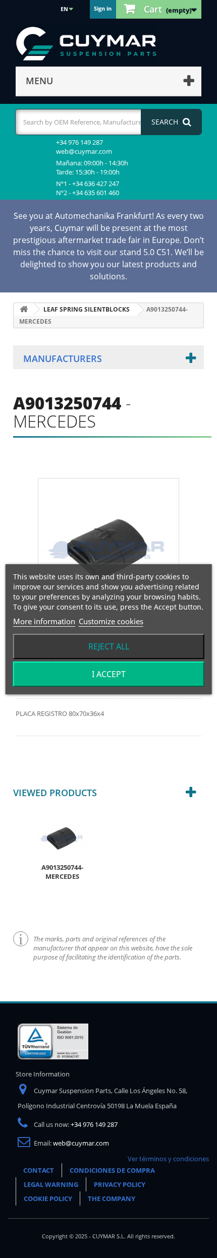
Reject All (108, 646)
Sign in (103, 8)
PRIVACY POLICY (119, 1184)
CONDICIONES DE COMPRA (112, 1170)
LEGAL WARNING (51, 1184)
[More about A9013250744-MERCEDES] (62, 837)
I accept (109, 674)
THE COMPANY (111, 1198)
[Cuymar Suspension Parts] (91, 44)
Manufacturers (62, 358)
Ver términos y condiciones (168, 1158)
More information (44, 621)
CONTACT (38, 1170)
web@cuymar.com (81, 1143)
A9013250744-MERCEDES (62, 872)
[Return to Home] (23, 309)
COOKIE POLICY (48, 1198)
